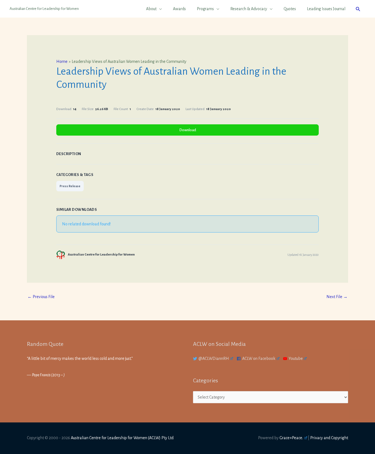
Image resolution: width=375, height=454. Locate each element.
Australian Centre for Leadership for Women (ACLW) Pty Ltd (122, 438)
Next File (337, 297)
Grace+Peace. (291, 438)
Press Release (70, 186)
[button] (358, 9)
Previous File (41, 297)
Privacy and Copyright (329, 438)
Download (187, 130)
